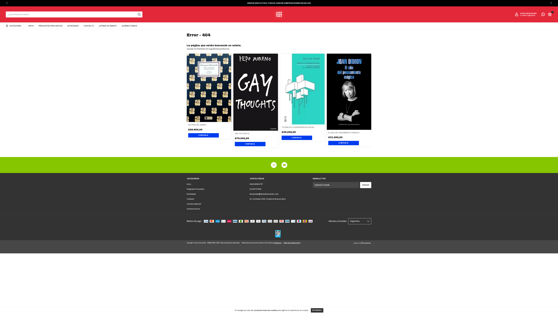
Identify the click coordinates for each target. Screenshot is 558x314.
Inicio (31, 26)
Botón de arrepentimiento (292, 243)
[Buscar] (139, 14)
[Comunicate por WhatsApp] (543, 15)
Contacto (89, 26)
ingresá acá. (278, 243)
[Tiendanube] (362, 243)
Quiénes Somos (129, 26)
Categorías (15, 26)
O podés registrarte (527, 15)
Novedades (73, 26)
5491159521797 (256, 184)
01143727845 (255, 189)
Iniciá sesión (531, 13)
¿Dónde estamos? (108, 26)
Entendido (317, 310)
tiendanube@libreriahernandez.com (264, 194)
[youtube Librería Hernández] (284, 165)
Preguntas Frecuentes (51, 26)
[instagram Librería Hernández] (274, 165)
